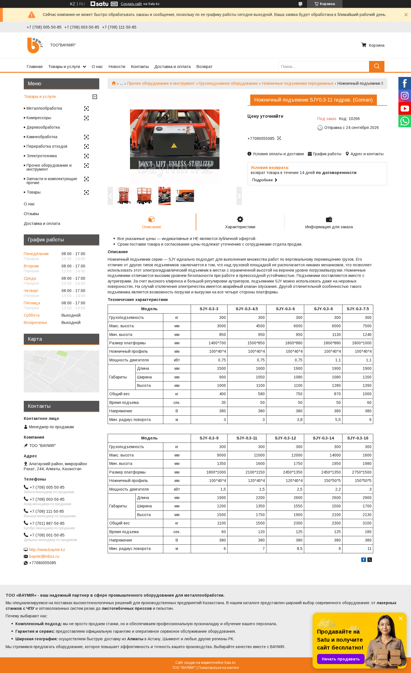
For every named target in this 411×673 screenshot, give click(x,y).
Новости (116, 66)
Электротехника (42, 156)
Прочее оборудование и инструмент (161, 83)
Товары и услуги (64, 66)
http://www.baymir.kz (47, 549)
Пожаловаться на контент (218, 668)
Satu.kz (230, 663)
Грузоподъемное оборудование (228, 83)
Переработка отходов (47, 146)
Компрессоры (39, 118)
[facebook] (363, 560)
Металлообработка (44, 108)
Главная (34, 66)
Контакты (140, 66)
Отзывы (31, 213)
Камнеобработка (42, 137)
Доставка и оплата (172, 66)
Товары (34, 192)
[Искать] (376, 66)
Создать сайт (131, 4)
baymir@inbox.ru (44, 556)
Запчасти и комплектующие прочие (52, 181)
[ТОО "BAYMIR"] (35, 45)
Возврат (204, 66)
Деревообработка (43, 127)
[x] (369, 560)
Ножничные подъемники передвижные (298, 83)
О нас (97, 66)
